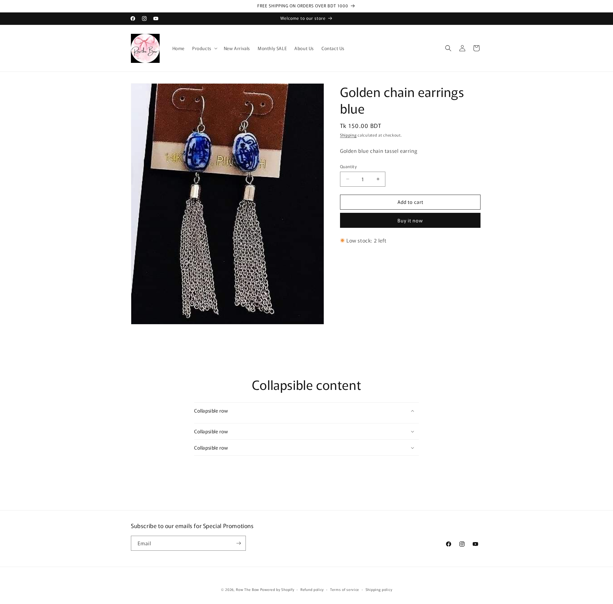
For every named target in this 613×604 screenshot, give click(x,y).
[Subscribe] (238, 543)
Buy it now (410, 220)
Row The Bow (247, 589)
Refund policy (312, 589)
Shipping (348, 135)
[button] (204, 48)
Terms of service (344, 589)
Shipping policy (379, 589)
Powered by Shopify (277, 589)
